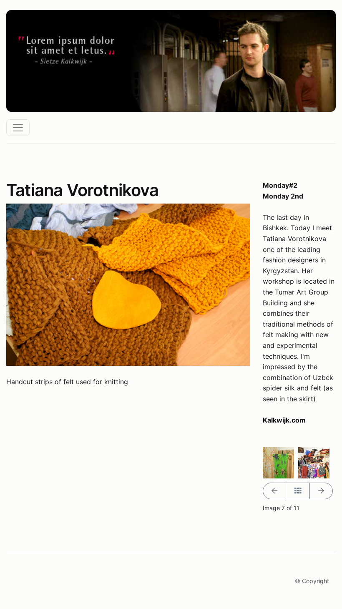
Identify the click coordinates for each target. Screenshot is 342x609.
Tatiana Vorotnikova (294, 238)
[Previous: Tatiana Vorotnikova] (274, 491)
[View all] (298, 491)
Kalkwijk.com (284, 420)
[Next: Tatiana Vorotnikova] (321, 491)
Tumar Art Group (301, 292)
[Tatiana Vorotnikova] (278, 462)
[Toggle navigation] (18, 127)
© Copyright (312, 580)
